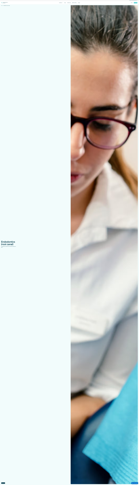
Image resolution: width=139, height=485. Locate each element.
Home (2, 5)
